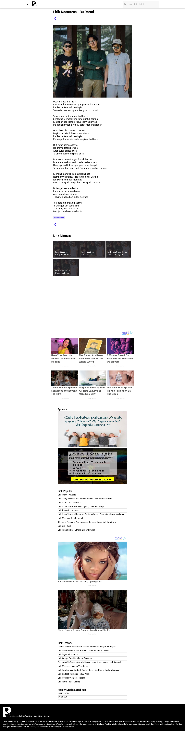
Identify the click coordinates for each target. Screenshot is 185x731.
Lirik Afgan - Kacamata (68, 654)
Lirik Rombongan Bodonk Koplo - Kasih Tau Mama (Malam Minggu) (89, 670)
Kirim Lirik (38, 716)
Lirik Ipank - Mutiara (67, 495)
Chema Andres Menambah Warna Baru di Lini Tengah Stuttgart (87, 647)
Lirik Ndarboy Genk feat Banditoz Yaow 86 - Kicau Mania (83, 651)
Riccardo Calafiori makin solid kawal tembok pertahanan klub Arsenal (89, 662)
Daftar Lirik (27, 716)
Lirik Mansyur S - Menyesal (70, 518)
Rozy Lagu (18, 721)
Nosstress (59, 218)
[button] (55, 19)
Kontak (47, 716)
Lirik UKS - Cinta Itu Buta (69, 503)
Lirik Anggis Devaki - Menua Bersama (75, 658)
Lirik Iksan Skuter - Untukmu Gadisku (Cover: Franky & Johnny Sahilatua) (91, 514)
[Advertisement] (92, 305)
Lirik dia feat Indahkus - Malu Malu (73, 674)
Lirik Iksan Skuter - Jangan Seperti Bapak (76, 530)
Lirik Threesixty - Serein (68, 510)
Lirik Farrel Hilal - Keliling (69, 682)
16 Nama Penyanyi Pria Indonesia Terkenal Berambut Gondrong (87, 522)
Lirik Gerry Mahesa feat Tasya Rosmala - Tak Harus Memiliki (85, 499)
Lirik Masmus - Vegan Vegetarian (73, 666)
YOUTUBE (62, 697)
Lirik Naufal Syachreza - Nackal (71, 678)
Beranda (17, 716)
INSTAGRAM (63, 693)
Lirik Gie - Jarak (64, 526)
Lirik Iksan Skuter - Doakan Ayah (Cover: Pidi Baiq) (81, 506)
